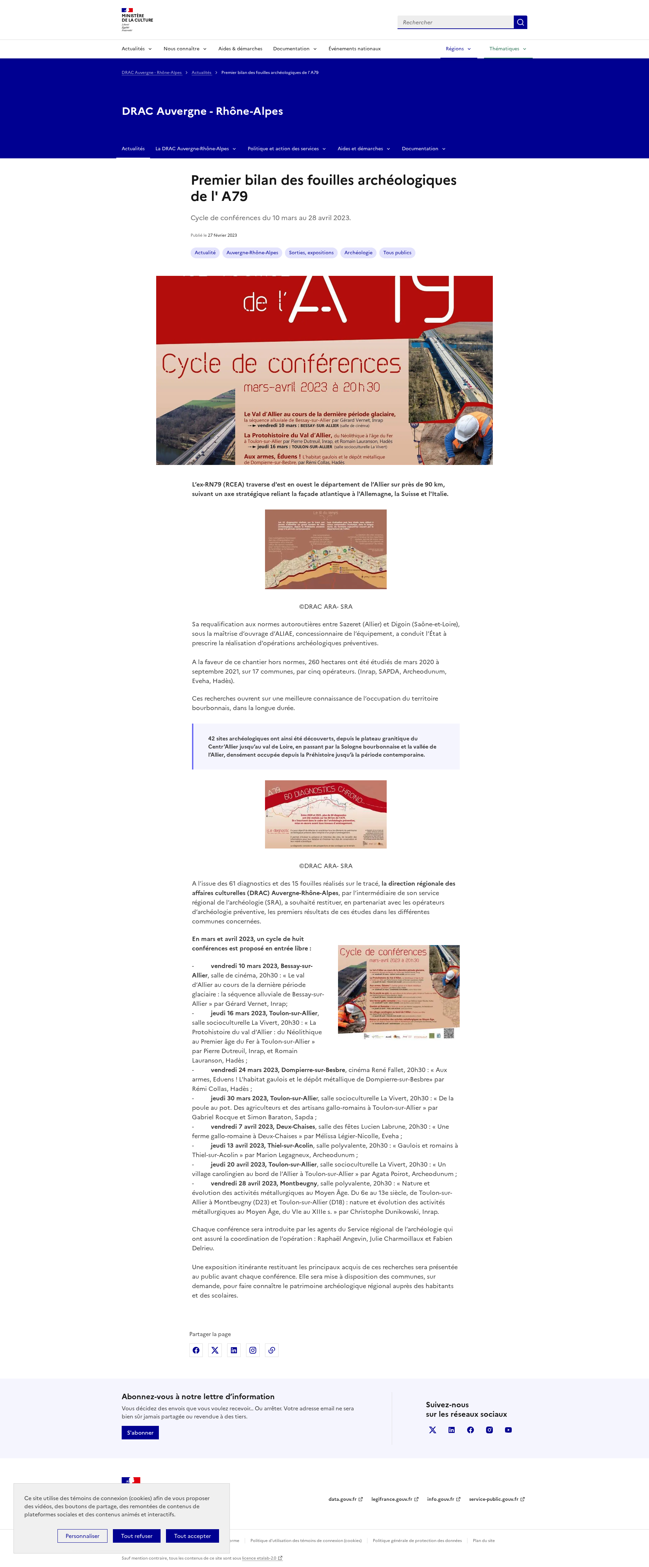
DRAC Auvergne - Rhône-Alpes (152, 73)
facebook (470, 1430)
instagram (489, 1430)
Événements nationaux (355, 48)
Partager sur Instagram (253, 1350)
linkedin (451, 1430)
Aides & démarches (240, 48)
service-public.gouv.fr (494, 1499)
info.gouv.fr (440, 1499)
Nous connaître (181, 48)
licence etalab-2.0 (259, 1558)
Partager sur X (215, 1350)
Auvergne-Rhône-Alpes (252, 252)
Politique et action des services (283, 148)
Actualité (205, 252)
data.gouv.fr (343, 1499)
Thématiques (504, 48)
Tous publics (397, 252)
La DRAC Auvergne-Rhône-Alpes (192, 148)
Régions (455, 48)
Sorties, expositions (311, 252)
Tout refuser (136, 1536)
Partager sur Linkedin (234, 1350)
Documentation (291, 48)
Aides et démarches (360, 148)
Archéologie (358, 252)
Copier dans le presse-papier (272, 1350)
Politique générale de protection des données (417, 1541)
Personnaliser (82, 1536)
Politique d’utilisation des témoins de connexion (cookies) (306, 1541)
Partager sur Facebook (196, 1350)
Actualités (133, 48)
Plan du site (484, 1541)
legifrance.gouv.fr (391, 1499)
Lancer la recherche (520, 22)
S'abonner (140, 1433)
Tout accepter (192, 1536)
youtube (508, 1430)
